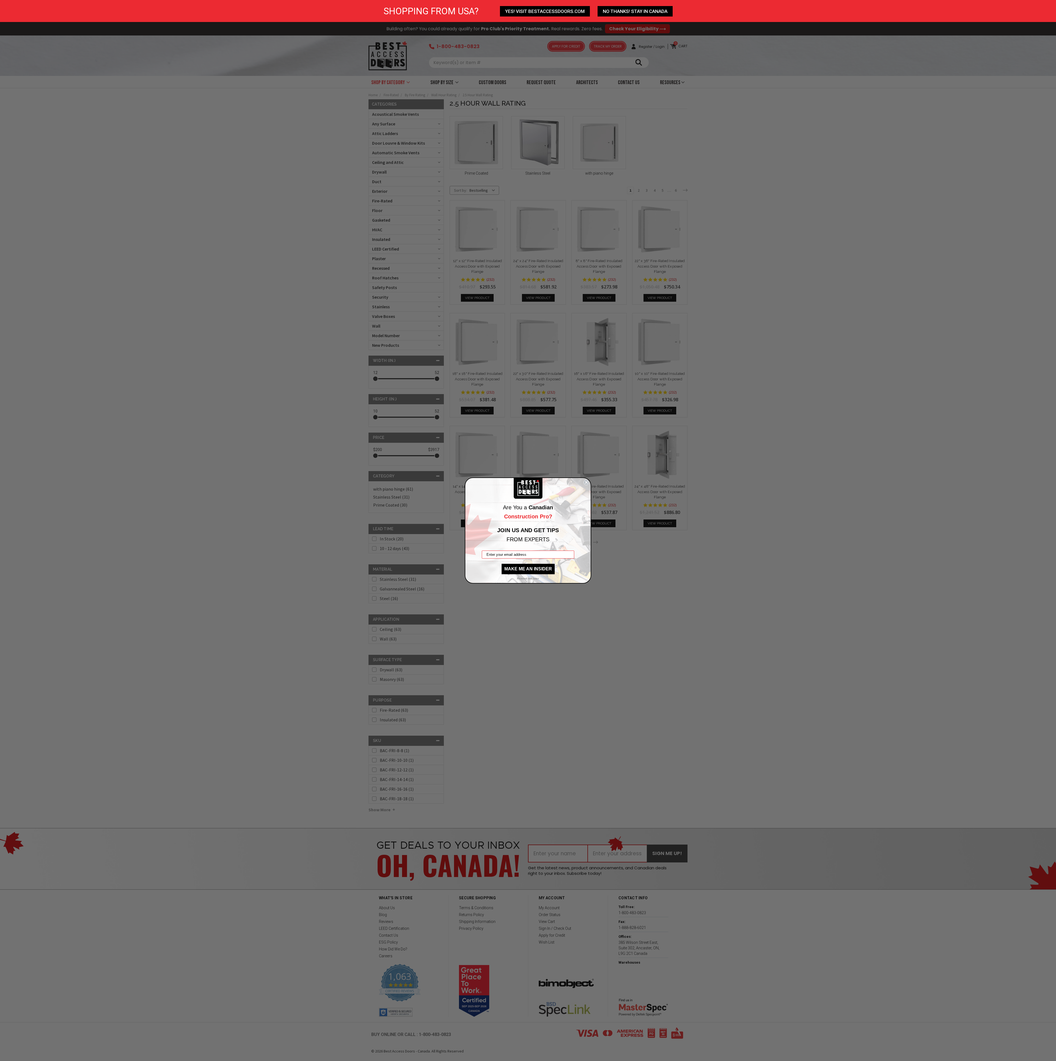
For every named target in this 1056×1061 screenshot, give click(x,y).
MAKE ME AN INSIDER (528, 569)
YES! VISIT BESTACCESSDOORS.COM (545, 11)
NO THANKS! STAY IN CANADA (635, 11)
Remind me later (528, 578)
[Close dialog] (586, 482)
